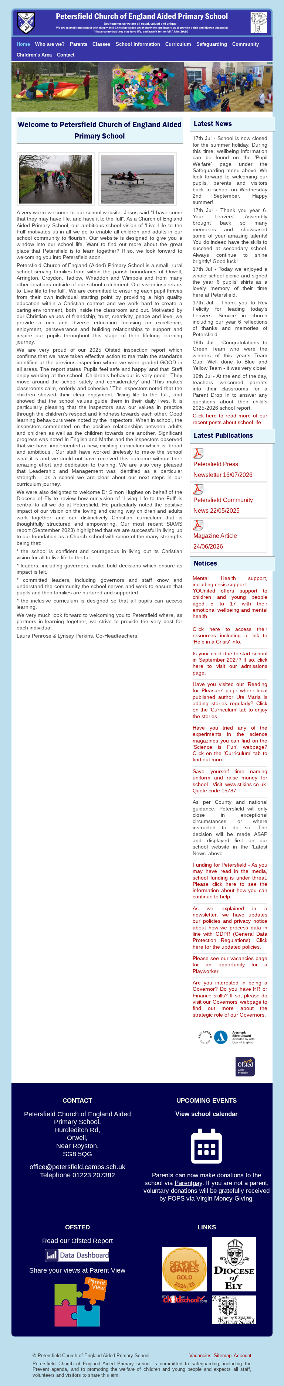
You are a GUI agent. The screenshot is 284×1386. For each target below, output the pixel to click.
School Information (138, 44)
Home (23, 44)
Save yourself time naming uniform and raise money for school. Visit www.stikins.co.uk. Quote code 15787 (230, 780)
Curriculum (178, 44)
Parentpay (188, 1183)
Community (245, 44)
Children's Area (34, 55)
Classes (101, 44)
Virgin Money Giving (224, 1198)
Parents (78, 44)
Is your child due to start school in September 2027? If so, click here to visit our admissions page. (230, 663)
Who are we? (50, 44)
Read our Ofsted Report (77, 1241)
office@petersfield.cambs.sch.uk (77, 1167)
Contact (65, 55)
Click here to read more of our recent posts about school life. (230, 419)
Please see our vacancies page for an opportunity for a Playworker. (230, 964)
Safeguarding (211, 44)
